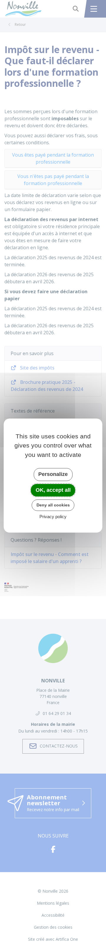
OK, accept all (53, 490)
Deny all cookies (53, 505)
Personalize (53, 474)
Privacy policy (53, 516)
